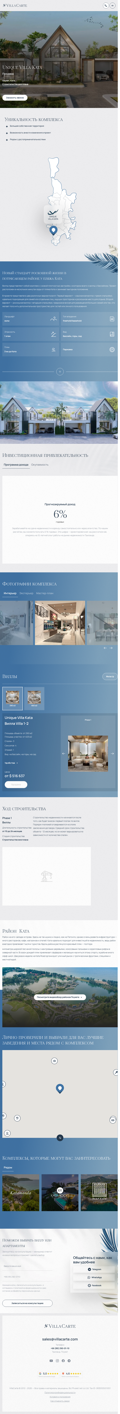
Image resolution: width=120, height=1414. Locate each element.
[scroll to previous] (105, 648)
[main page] (15, 5)
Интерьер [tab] (10, 593)
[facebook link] (63, 1360)
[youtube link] (51, 1360)
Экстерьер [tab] (26, 593)
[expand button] (60, 371)
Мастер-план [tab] (44, 593)
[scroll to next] (111, 648)
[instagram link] (57, 1360)
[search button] (60, 1137)
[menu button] (112, 5)
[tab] (16, 465)
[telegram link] (69, 1360)
